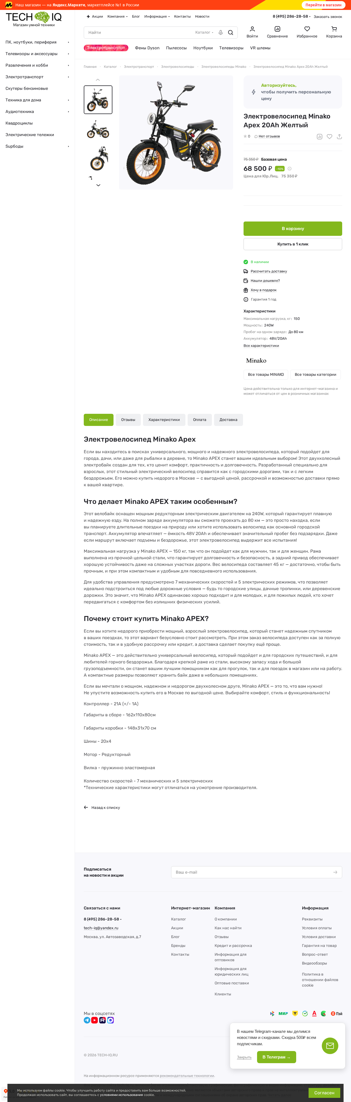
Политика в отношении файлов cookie (320, 980)
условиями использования (121, 1095)
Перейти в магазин (324, 4)
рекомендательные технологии (187, 1076)
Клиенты (223, 994)
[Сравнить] (319, 136)
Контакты (180, 954)
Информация (315, 908)
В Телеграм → (277, 1057)
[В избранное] (329, 136)
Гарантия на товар (319, 945)
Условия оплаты (317, 928)
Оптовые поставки (232, 983)
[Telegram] (87, 1020)
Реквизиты (312, 919)
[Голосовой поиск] (220, 32)
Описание (98, 419)
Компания (225, 908)
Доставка (228, 419)
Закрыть (244, 1057)
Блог (175, 936)
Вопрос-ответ (315, 954)
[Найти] (230, 32)
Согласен (324, 1092)
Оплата (199, 419)
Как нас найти (228, 928)
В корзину (293, 228)
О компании (226, 919)
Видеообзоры (314, 963)
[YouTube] (94, 1020)
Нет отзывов (269, 136)
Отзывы (128, 419)
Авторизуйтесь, (278, 85)
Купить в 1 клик (293, 244)
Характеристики (164, 419)
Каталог (178, 919)
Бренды (178, 945)
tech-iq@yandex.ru (101, 928)
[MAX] (110, 1020)
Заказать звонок (328, 17)
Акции (177, 928)
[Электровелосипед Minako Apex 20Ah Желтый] (176, 132)
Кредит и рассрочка (233, 945)
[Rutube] (102, 1020)
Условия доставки (319, 936)
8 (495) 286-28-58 (290, 16)
